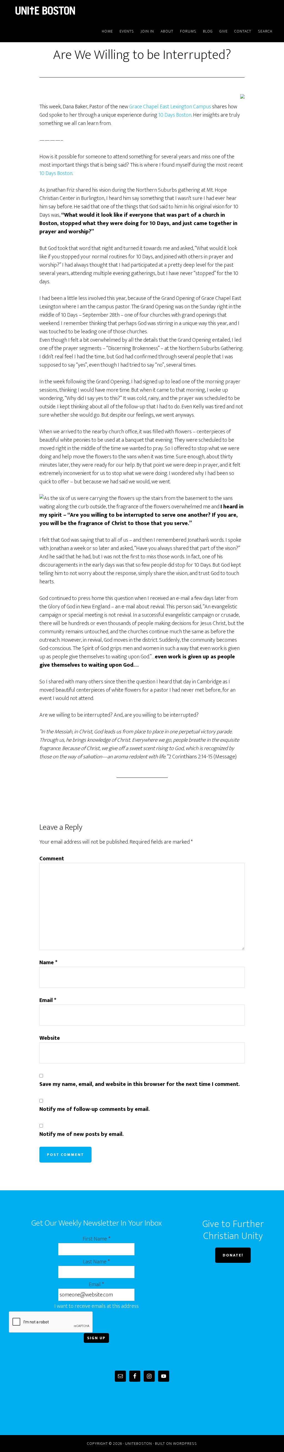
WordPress (185, 1443)
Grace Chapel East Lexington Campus (170, 106)
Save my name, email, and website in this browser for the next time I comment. (139, 1084)
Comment (51, 858)
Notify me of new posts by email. (81, 1134)
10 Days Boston (174, 115)
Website (49, 1038)
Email (47, 1000)
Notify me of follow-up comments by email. (94, 1109)
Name (48, 962)
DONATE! (233, 1255)
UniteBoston (59, 10)
